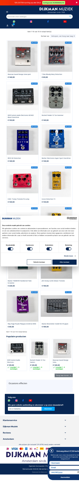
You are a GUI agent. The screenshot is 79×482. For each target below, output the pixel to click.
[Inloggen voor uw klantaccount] (7, 25)
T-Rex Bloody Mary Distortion (52, 74)
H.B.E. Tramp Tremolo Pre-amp (18, 199)
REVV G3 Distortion (14, 158)
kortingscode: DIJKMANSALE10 (53, 3)
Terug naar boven (63, 375)
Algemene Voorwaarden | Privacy (39, 466)
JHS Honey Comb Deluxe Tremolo (53, 281)
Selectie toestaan (39, 262)
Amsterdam (8, 439)
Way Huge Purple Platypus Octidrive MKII (22, 324)
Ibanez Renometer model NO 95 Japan (55, 324)
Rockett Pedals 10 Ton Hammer (52, 115)
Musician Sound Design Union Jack (19, 74)
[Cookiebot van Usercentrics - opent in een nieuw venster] (68, 218)
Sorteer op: (45, 36)
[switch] (30, 248)
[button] (11, 352)
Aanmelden (65, 477)
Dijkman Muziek (10, 426)
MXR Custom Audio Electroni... (13, 361)
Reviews (7, 433)
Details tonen (68, 256)
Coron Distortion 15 (48, 199)
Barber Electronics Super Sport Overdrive (56, 158)
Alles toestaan (64, 262)
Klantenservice (10, 420)
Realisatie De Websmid (39, 472)
